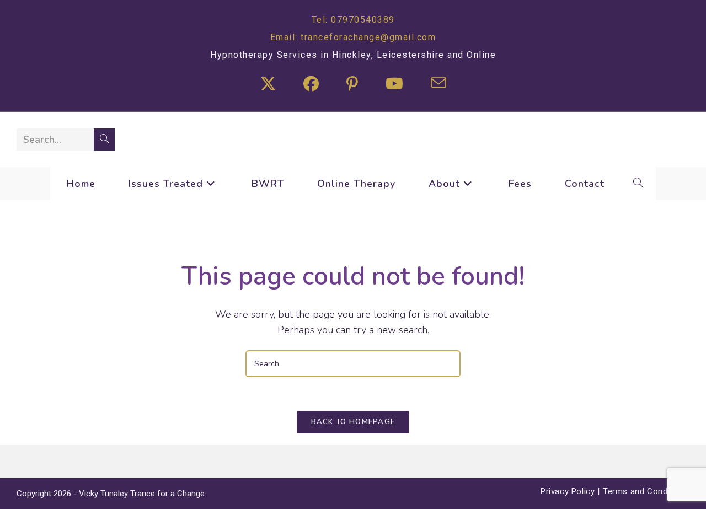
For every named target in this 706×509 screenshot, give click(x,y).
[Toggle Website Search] (638, 183)
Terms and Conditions (646, 491)
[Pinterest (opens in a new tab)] (352, 84)
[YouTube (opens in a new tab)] (394, 84)
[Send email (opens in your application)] (438, 84)
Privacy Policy (568, 491)
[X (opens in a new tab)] (268, 84)
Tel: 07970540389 (353, 19)
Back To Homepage (353, 422)
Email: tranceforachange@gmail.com (353, 37)
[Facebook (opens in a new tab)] (311, 84)
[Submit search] (104, 139)
